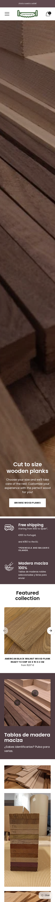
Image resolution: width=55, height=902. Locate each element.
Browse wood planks (27, 502)
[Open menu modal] (7, 14)
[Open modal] (17, 702)
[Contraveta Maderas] (27, 13)
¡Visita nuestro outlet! (27, 3)
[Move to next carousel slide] (50, 630)
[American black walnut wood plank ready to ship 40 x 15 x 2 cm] (27, 630)
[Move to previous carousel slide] (4, 630)
